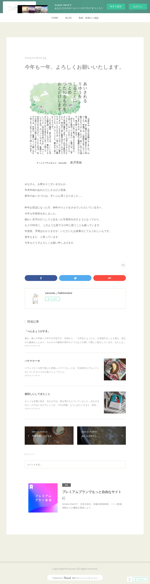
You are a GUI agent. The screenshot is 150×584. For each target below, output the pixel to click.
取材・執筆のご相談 (89, 17)
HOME (55, 17)
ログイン (138, 6)
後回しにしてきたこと (37, 394)
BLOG (68, 17)
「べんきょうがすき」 (37, 331)
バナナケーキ (32, 360)
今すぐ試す (116, 6)
